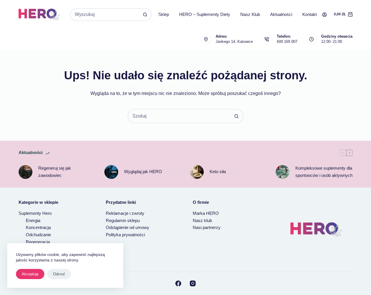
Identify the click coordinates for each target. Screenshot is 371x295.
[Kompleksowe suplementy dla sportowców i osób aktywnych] (283, 172)
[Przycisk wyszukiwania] (145, 15)
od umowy (139, 227)
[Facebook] (178, 283)
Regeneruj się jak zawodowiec (54, 172)
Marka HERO (206, 213)
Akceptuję (30, 274)
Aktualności (281, 14)
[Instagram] (193, 283)
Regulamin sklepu (123, 220)
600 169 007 (287, 41)
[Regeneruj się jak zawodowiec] (25, 172)
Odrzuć (59, 274)
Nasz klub (250, 14)
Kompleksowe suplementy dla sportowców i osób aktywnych (323, 172)
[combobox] (104, 14)
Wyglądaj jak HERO (143, 171)
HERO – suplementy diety (204, 14)
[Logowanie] (324, 14)
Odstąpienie (118, 227)
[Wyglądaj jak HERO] (111, 172)
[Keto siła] (197, 172)
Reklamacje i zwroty (125, 213)
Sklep (163, 14)
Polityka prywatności (125, 234)
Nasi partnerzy (207, 227)
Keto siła (218, 171)
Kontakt (309, 14)
